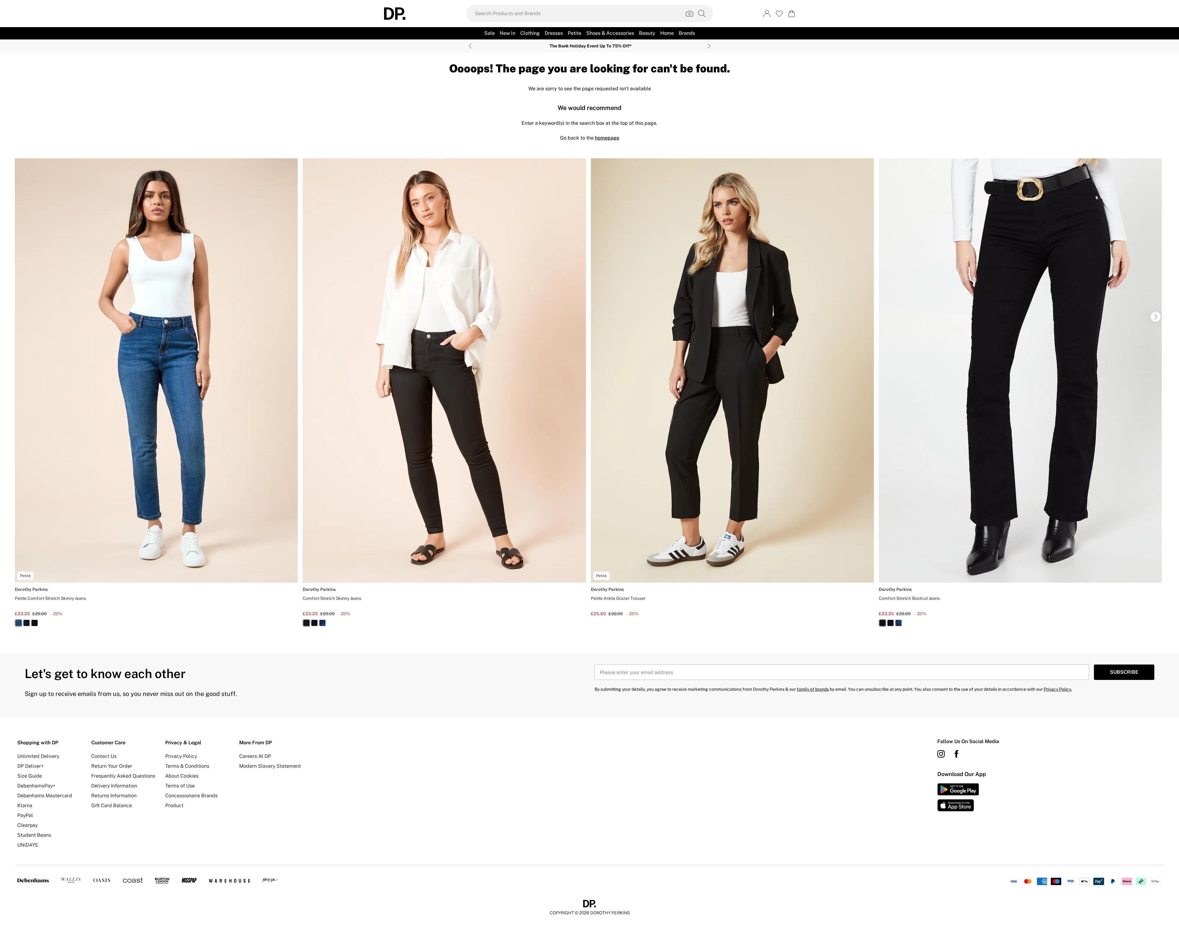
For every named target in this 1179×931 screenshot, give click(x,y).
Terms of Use (180, 786)
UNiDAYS (27, 845)
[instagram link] (941, 754)
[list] (589, 396)
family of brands (813, 689)
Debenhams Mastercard (44, 796)
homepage (607, 138)
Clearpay (27, 825)
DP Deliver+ (30, 766)
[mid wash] (18, 623)
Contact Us (104, 756)
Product (174, 805)
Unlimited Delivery (38, 756)
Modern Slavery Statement (270, 766)
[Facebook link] (956, 754)
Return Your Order (111, 766)
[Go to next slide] (1156, 317)
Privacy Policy (181, 756)
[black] (34, 623)
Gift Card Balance (111, 805)
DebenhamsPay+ (36, 786)
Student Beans (34, 835)
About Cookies (182, 776)
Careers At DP (255, 756)
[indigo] (26, 623)
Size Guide (29, 776)
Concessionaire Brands (191, 796)
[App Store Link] (958, 797)
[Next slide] (709, 46)
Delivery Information (114, 786)
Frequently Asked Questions (123, 776)
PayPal (25, 815)
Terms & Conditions (187, 766)
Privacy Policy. (1058, 689)
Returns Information (114, 796)
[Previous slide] (470, 46)
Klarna (24, 805)
